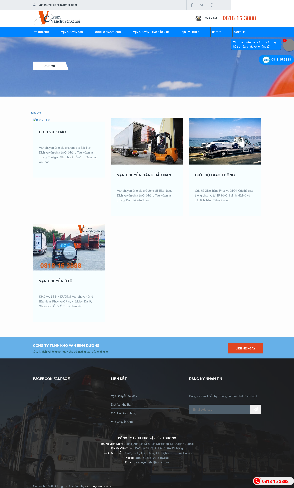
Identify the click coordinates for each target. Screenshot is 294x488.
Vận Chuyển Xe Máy (124, 396)
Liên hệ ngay (245, 348)
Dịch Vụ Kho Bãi (121, 404)
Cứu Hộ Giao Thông (124, 413)
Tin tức (216, 32)
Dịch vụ (49, 66)
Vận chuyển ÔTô (72, 32)
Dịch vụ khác (190, 32)
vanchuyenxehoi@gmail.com (58, 4)
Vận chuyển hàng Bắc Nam (151, 32)
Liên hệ (239, 5)
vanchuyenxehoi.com (99, 486)
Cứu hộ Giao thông (108, 32)
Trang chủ (41, 32)
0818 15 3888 (239, 18)
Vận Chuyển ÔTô (122, 422)
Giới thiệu (240, 32)
